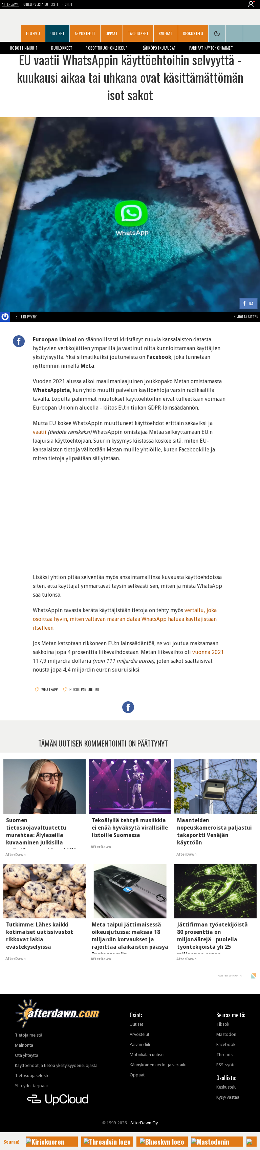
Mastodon (226, 1034)
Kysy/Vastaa (227, 1097)
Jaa (251, 304)
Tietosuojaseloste (32, 1075)
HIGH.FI (67, 4)
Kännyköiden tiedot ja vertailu (158, 1064)
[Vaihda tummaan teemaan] (217, 33)
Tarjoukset (138, 33)
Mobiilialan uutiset (147, 1054)
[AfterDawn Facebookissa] (234, 33)
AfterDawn (10, 4)
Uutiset (57, 33)
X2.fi (54, 4)
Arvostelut (85, 33)
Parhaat (166, 33)
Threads (224, 1054)
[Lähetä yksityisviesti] (44, 317)
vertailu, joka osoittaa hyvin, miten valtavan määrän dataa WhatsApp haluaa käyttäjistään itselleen (125, 619)
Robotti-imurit (24, 48)
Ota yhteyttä (26, 1055)
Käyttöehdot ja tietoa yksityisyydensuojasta (56, 1065)
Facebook (225, 1044)
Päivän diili (140, 1044)
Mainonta (24, 1045)
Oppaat (111, 33)
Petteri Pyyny (25, 316)
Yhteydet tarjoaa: (31, 1085)
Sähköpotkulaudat (159, 48)
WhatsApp (49, 689)
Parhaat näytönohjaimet (211, 48)
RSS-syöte (226, 1064)
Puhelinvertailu (35, 4)
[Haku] (251, 33)
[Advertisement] (130, 513)
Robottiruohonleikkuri (107, 48)
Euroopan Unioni (84, 689)
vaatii (39, 432)
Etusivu (33, 33)
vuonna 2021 (208, 652)
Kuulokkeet (61, 48)
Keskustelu (193, 33)
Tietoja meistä (28, 1035)
